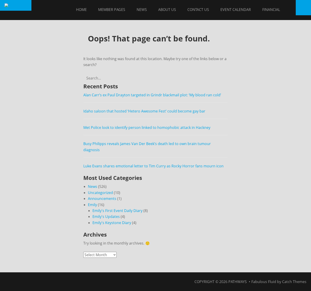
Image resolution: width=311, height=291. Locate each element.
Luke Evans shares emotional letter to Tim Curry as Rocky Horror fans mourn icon (153, 165)
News (142, 9)
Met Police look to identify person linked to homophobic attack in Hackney (146, 127)
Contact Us (198, 9)
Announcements (102, 198)
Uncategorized (100, 192)
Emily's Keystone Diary (111, 222)
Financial (271, 9)
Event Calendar (235, 9)
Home (81, 9)
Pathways (237, 281)
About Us (167, 9)
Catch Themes (294, 281)
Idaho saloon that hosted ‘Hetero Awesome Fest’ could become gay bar (144, 111)
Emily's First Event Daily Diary (117, 210)
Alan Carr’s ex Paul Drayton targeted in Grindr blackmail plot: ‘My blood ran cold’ (152, 94)
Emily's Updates (106, 216)
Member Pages (111, 9)
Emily (92, 204)
